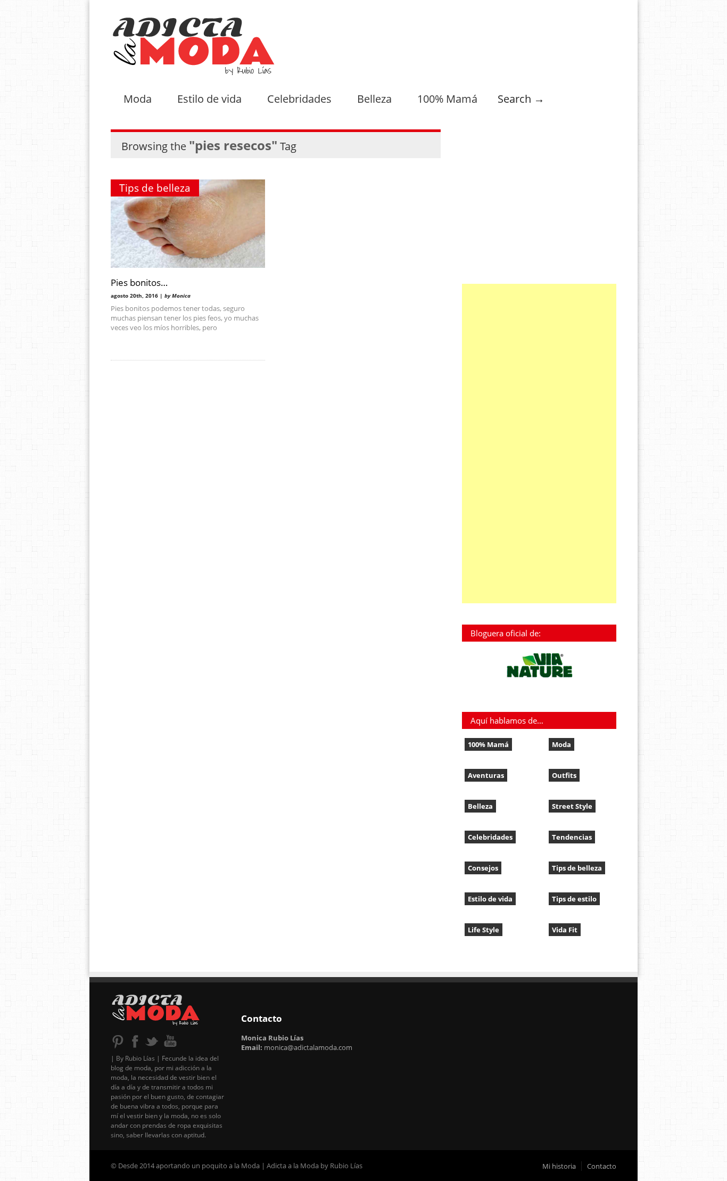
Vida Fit (564, 929)
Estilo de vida (209, 99)
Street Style (572, 806)
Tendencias (572, 837)
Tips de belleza (155, 188)
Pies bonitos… (139, 282)
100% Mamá (447, 99)
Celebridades (299, 99)
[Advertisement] (539, 443)
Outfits (564, 775)
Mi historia (559, 1166)
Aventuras (486, 775)
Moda (137, 99)
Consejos (483, 868)
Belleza (374, 99)
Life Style (483, 929)
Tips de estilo (574, 899)
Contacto (601, 1166)
